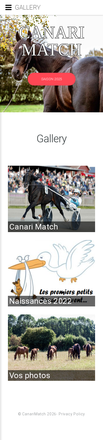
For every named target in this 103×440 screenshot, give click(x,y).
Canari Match (52, 41)
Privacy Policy (72, 414)
